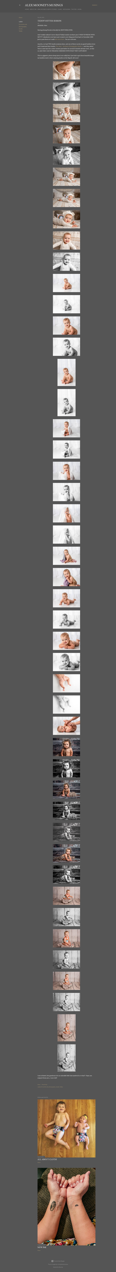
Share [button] (20, 17)
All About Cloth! (47, 1159)
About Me (33, 9)
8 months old (23, 24)
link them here (59, 39)
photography (23, 26)
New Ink (42, 1247)
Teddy (20, 31)
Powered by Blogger (59, 1261)
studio (21, 29)
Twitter (74, 9)
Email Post (44, 1084)
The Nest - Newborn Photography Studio (69, 46)
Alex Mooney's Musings (44, 5)
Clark (60, 9)
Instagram (66, 9)
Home (27, 9)
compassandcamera (62, 1264)
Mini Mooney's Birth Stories (47, 9)
